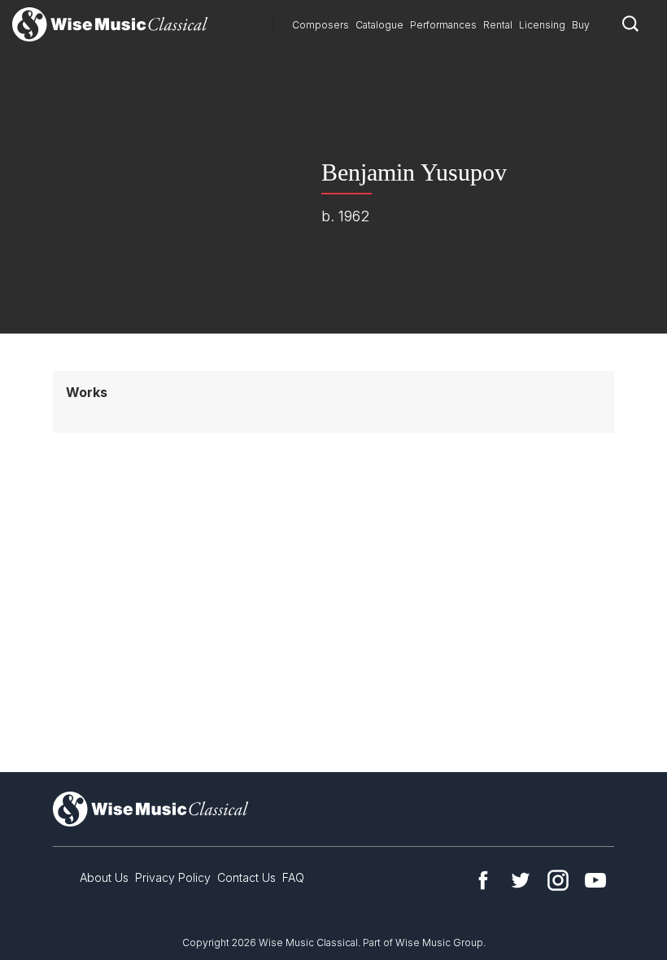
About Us (104, 877)
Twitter (520, 880)
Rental (497, 25)
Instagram (558, 880)
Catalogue (379, 25)
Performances (443, 25)
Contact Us (246, 877)
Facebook (483, 880)
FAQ (293, 877)
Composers (320, 25)
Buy (581, 25)
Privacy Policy (173, 877)
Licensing (542, 25)
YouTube (595, 880)
